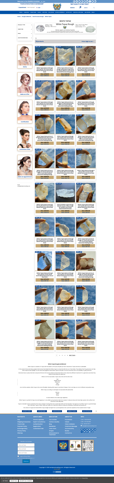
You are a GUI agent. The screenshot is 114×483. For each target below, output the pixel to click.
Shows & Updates (38, 419)
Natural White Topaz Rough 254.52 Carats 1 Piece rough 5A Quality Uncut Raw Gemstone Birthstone (65, 206)
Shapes (51, 431)
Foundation (68, 419)
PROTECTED (58, 471)
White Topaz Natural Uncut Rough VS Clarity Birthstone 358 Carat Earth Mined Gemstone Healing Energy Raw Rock (86, 139)
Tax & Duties (53, 419)
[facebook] (81, 0)
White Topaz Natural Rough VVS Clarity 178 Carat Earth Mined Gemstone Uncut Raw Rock (65, 241)
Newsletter (52, 426)
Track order (21, 424)
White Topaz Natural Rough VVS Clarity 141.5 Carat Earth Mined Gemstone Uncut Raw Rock (86, 343)
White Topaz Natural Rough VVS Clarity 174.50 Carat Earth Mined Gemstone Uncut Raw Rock (44, 275)
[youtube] (78, 1)
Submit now (26, 461)
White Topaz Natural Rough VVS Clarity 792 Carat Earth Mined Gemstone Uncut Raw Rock (44, 70)
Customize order (38, 428)
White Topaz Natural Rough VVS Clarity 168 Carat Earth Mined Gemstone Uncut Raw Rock (44, 309)
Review (67, 431)
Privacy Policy (85, 478)
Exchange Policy (22, 428)
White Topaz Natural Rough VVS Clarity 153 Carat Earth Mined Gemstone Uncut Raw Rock (86, 309)
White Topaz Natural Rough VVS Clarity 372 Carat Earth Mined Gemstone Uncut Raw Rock (44, 104)
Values (67, 422)
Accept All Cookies (26, 481)
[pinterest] (76, 1)
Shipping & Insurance (23, 422)
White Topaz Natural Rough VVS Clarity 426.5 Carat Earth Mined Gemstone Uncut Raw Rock (86, 70)
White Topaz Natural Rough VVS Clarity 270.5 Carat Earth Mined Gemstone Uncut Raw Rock (86, 104)
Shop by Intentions (23, 37)
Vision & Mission (70, 424)
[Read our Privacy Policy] (34, 458)
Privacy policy (21, 431)
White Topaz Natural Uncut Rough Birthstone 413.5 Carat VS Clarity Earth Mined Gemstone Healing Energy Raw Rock (44, 139)
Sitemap (20, 433)
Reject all (14, 481)
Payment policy (22, 426)
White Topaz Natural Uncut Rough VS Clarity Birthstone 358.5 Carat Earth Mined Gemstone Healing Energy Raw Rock (44, 173)
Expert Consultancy (39, 422)
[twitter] (87, 1)
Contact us (68, 433)
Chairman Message (71, 426)
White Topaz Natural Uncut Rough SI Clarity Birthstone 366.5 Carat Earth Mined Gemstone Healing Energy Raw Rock (45, 344)
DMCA (54, 471)
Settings (5, 481)
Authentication (38, 424)
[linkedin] (84, 1)
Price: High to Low (87, 41)
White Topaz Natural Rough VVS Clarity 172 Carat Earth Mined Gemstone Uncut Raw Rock (65, 275)
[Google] (89, 1)
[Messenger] (92, 1)
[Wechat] (91, 431)
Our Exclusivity (69, 428)
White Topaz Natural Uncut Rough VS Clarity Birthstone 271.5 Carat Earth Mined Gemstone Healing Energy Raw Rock (86, 275)
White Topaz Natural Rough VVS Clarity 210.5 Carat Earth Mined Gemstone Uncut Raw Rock (44, 206)
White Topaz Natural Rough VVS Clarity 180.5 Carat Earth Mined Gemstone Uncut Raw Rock (44, 241)
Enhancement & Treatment (54, 434)
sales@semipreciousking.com (89, 426)
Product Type (21, 24)
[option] (26, 411)
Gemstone (20, 29)
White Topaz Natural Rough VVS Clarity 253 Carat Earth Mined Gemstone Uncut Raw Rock (65, 138)
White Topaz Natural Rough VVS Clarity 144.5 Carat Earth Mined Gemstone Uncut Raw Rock (65, 343)
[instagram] (73, 0)
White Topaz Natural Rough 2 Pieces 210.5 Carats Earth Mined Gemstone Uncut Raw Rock (85, 172)
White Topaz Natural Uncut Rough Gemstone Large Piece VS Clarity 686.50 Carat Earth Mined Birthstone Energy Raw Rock (65, 70)
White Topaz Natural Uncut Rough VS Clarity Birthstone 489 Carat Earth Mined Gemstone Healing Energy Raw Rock (65, 104)
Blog (50, 424)
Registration (37, 426)
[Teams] (94, 1)
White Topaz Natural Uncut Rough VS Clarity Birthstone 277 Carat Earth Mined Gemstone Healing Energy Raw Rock (86, 241)
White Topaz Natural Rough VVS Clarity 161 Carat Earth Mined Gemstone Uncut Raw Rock (65, 309)
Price (19, 33)
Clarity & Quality (54, 422)
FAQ (18, 419)
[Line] (89, 431)
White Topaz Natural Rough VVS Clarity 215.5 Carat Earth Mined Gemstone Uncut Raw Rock (65, 172)
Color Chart (52, 428)
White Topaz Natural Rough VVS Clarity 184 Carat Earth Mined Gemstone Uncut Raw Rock (86, 206)
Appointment (22, 7)
